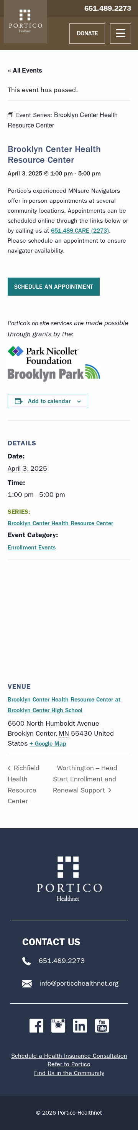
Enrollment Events (32, 547)
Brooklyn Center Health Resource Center (60, 523)
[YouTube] (102, 1026)
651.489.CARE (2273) (80, 230)
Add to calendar (49, 401)
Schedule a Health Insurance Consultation (69, 1055)
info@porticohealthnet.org (79, 983)
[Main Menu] (120, 33)
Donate (87, 33)
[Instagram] (58, 1026)
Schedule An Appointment (53, 286)
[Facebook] (36, 1026)
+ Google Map (48, 743)
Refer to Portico (69, 1064)
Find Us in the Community (69, 1073)
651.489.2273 (107, 8)
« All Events (25, 70)
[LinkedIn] (80, 1026)
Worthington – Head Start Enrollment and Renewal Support (85, 779)
